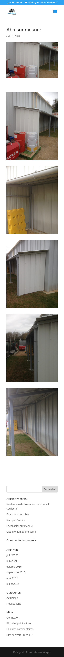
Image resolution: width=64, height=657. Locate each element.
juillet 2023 (12, 555)
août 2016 (12, 578)
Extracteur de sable (17, 514)
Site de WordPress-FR (19, 635)
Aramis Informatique (38, 652)
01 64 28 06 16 (15, 2)
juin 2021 (11, 561)
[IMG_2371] (32, 308)
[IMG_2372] (32, 382)
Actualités (12, 598)
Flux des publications (18, 623)
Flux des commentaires (19, 629)
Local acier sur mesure (19, 526)
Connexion (12, 617)
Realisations (13, 603)
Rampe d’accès (15, 520)
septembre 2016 (15, 572)
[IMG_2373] (32, 456)
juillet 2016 (12, 584)
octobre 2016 (14, 566)
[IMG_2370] (32, 234)
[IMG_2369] (32, 160)
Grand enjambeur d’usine (21, 531)
